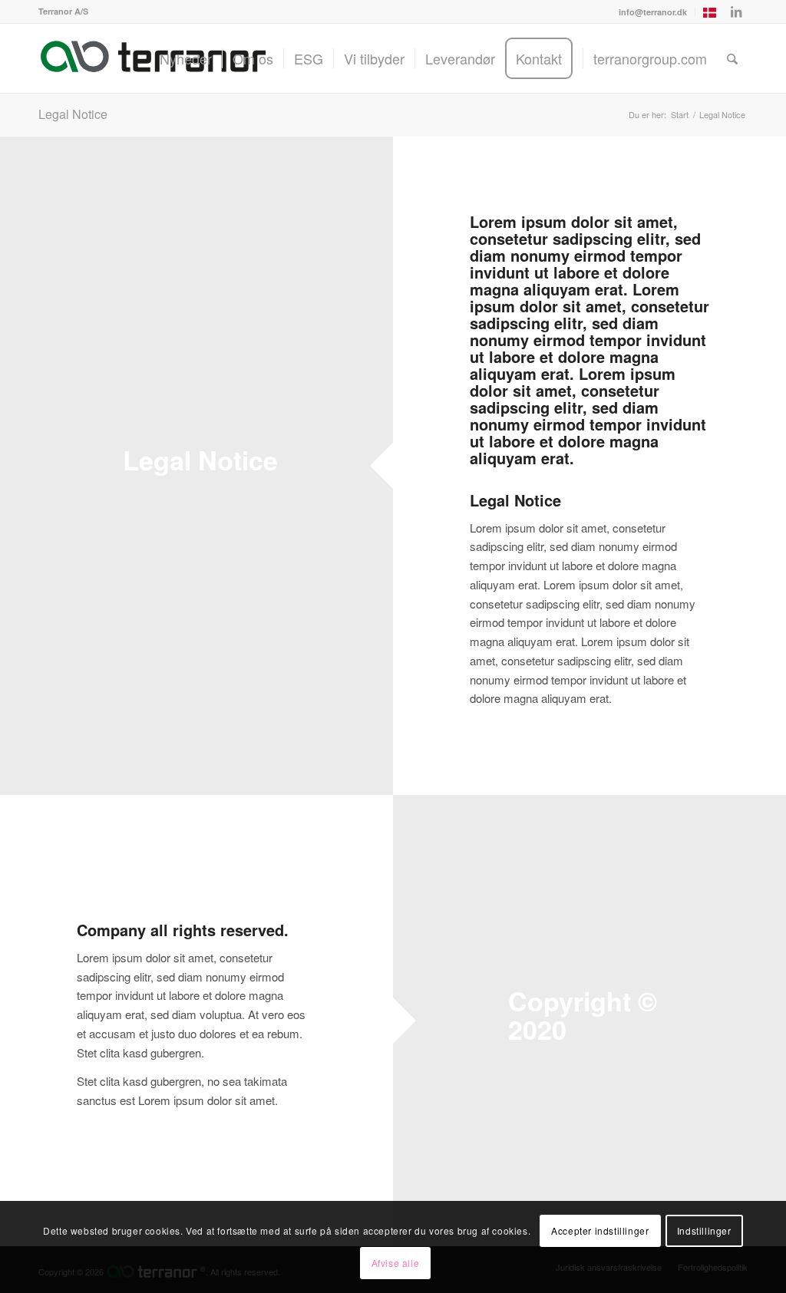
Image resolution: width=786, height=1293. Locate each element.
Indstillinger (704, 1230)
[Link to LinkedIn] (736, 11)
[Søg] (732, 58)
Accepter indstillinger (600, 1230)
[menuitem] (653, 12)
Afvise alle (396, 1262)
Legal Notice (72, 114)
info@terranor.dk (653, 12)
